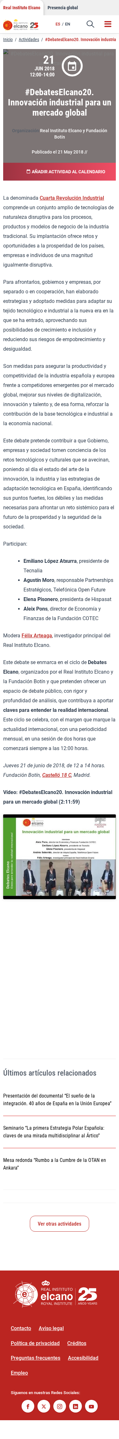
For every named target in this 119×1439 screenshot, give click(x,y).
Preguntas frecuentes (35, 1358)
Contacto (21, 1328)
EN (67, 24)
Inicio (8, 39)
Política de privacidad (35, 1343)
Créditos (76, 1343)
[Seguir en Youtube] (91, 1407)
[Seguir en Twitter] (43, 1407)
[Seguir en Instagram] (59, 1407)
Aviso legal (51, 1328)
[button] (90, 24)
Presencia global (63, 7)
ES (58, 24)
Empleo (19, 1373)
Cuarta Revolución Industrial (72, 198)
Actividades (29, 39)
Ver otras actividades (59, 1224)
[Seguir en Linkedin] (75, 1407)
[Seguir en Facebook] (28, 1407)
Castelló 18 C (56, 775)
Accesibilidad (83, 1358)
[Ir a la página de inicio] (23, 27)
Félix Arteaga (37, 636)
